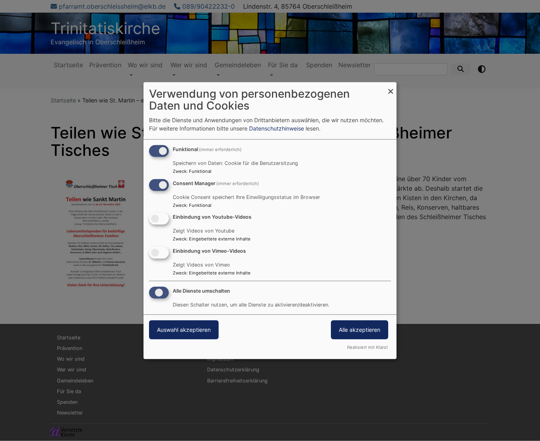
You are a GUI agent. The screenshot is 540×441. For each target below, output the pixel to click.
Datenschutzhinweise (276, 128)
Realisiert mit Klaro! (367, 347)
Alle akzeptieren (359, 329)
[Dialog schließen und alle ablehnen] (391, 87)
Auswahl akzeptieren (184, 329)
